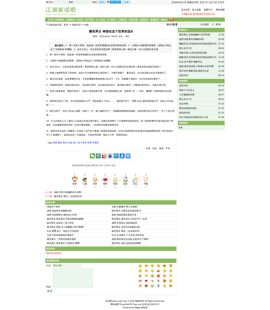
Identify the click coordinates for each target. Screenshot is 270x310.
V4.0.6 (144, 307)
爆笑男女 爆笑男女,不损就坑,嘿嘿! (63, 243)
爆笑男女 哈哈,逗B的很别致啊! (126, 243)
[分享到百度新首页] (110, 155)
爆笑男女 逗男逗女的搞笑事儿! (126, 210)
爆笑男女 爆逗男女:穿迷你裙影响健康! (65, 219)
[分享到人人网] (122, 155)
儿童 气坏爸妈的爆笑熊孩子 (60, 235)
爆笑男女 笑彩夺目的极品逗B (126, 227)
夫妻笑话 (70, 19)
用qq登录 (113, 2)
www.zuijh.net (119, 301)
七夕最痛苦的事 (187, 94)
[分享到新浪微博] (104, 155)
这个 (75, 142)
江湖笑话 (122, 19)
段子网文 (89, 19)
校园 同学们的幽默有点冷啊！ (68, 192)
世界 (89, 142)
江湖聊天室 (186, 14)
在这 (70, 142)
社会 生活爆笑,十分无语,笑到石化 (128, 235)
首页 (66, 25)
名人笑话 (100, 19)
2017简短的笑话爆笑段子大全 (193, 117)
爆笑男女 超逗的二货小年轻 (60, 223)
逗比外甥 (183, 103)
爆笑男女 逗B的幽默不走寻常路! (194, 34)
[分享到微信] (92, 155)
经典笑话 (59, 19)
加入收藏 (196, 9)
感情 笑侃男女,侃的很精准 (124, 223)
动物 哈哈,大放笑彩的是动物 (193, 52)
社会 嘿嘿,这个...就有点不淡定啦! (63, 231)
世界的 (95, 142)
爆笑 (60, 142)
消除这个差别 (53, 206)
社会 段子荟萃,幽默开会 (190, 61)
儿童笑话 (143, 19)
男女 (65, 142)
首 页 (50, 19)
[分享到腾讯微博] (116, 155)
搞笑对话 (183, 75)
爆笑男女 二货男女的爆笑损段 (61, 239)
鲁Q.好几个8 (185, 48)
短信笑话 (154, 19)
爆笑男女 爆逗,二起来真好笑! (68, 196)
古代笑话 (111, 19)
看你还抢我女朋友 (188, 108)
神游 (55, 142)
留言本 (164, 19)
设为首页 (185, 9)
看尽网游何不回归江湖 (204, 14)
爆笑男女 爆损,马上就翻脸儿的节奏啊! (65, 227)
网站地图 (220, 9)
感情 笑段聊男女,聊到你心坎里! (62, 215)
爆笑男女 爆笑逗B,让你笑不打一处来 (129, 219)
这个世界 (82, 142)
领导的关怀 (184, 112)
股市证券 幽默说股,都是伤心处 (194, 71)
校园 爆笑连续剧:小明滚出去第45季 (196, 66)
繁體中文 (208, 9)
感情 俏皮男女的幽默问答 (59, 210)
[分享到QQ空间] (98, 155)
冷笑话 (80, 19)
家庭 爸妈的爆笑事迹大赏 (124, 215)
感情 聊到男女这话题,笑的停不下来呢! (130, 239)
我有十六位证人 (187, 90)
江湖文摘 (133, 19)
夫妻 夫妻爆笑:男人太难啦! (125, 206)
